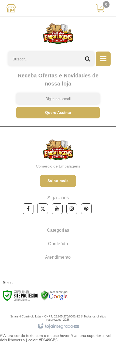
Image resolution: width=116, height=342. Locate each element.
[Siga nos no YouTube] (57, 208)
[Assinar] (58, 112)
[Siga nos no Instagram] (71, 208)
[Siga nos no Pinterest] (86, 208)
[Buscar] (87, 59)
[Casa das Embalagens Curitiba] (58, 34)
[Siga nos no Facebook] (28, 208)
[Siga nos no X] (42, 208)
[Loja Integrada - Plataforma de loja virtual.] (58, 326)
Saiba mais (58, 181)
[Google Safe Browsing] (54, 295)
